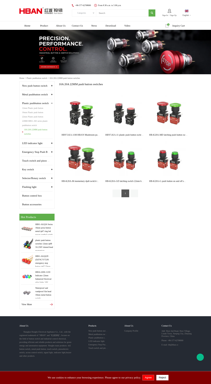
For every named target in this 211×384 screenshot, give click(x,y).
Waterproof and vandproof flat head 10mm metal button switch (43, 292)
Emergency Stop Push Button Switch (41, 152)
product (44, 25)
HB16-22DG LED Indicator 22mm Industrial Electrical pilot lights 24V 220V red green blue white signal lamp (43, 277)
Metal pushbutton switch (35, 94)
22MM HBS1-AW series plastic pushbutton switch (35, 123)
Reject (162, 377)
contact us (77, 25)
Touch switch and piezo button (38, 160)
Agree (148, 377)
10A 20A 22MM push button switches (64, 78)
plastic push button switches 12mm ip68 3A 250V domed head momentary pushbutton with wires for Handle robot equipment (44, 245)
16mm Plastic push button (32, 112)
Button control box (32, 195)
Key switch (28, 169)
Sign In (165, 15)
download (111, 25)
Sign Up (173, 15)
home (27, 25)
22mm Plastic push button (32, 117)
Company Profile (131, 331)
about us (61, 25)
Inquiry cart (178, 25)
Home (21, 78)
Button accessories (31, 204)
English (186, 15)
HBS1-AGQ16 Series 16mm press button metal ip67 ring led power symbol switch (44, 229)
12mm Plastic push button (32, 108)
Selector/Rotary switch (34, 178)
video (127, 25)
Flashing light (29, 186)
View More (27, 304)
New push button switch (34, 85)
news (94, 25)
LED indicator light (32, 143)
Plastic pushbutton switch (37, 78)
